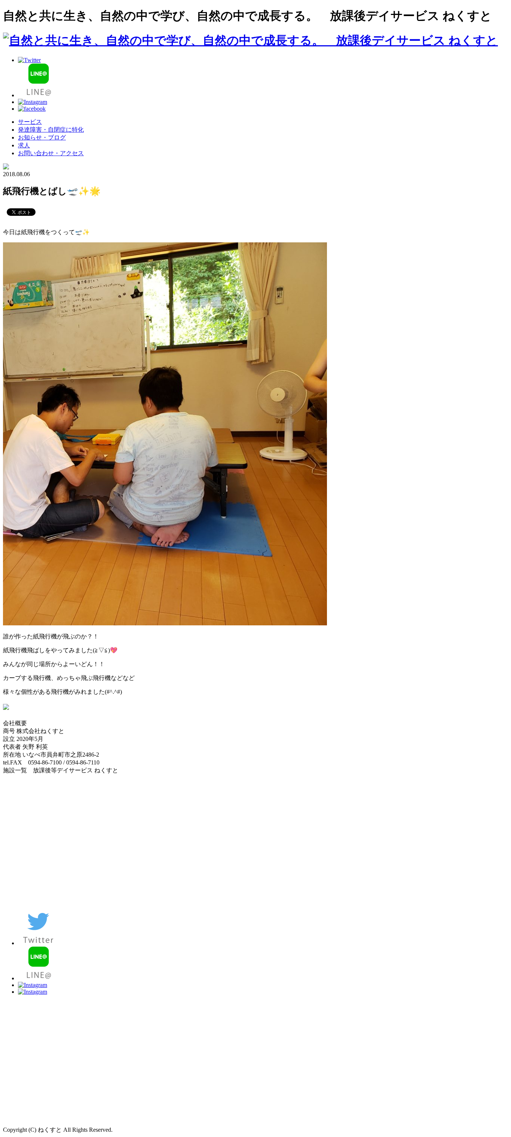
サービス (30, 122)
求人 (24, 145)
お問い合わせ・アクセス (51, 153)
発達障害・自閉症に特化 (51, 129)
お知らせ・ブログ (42, 137)
